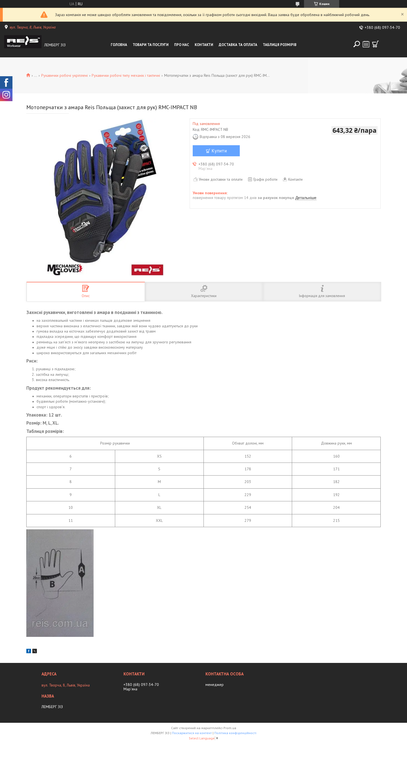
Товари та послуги (151, 44)
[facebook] (28, 651)
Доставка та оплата (238, 44)
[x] (34, 651)
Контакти (204, 44)
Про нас (181, 44)
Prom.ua (229, 728)
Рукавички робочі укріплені (64, 75)
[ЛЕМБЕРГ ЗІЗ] (23, 45)
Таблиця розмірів (280, 44)
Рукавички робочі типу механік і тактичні (126, 75)
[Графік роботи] (366, 44)
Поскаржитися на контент (192, 733)
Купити (219, 151)
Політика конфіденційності (235, 733)
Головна (119, 44)
